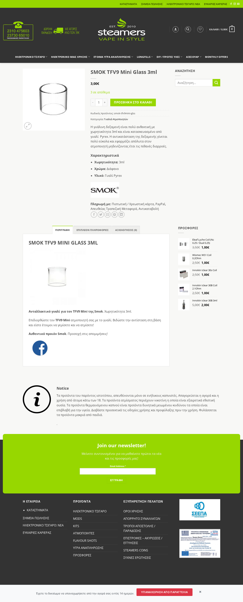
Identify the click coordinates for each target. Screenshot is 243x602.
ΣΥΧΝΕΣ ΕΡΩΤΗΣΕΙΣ (137, 558)
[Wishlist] (200, 29)
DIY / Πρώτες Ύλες (168, 57)
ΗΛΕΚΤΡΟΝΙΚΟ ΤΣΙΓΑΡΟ (90, 511)
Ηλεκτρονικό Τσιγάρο (30, 57)
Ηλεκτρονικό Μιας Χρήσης (69, 57)
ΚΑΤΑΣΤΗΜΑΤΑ (128, 4)
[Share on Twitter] (101, 214)
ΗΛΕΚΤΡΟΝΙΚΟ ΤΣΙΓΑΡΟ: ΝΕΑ (183, 4)
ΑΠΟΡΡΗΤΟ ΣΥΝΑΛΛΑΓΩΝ (141, 519)
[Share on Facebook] (94, 214)
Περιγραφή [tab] (62, 230)
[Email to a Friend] (107, 214)
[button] (176, 29)
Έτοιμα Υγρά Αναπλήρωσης (112, 57)
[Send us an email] (238, 4)
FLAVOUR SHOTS (85, 541)
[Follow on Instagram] (235, 4)
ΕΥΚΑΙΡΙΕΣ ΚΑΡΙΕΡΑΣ (215, 4)
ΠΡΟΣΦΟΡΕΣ (82, 555)
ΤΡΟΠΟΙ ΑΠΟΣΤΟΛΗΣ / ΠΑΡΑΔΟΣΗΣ (139, 528)
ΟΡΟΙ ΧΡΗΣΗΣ (133, 511)
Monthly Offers (216, 57)
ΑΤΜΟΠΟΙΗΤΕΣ (83, 533)
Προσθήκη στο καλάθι (133, 102)
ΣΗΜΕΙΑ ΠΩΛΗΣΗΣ (152, 4)
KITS (76, 526)
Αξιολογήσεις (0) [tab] (126, 230)
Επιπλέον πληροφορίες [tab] (93, 230)
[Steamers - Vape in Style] (121, 29)
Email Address (118, 466)
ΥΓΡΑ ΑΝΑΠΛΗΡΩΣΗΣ (88, 548)
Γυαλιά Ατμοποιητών (116, 119)
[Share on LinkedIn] (121, 214)
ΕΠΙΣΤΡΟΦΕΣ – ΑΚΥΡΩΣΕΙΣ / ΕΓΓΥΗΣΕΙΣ (142, 540)
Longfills (143, 57)
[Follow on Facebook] (231, 4)
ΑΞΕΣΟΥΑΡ (192, 57)
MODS (77, 519)
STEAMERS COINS (135, 550)
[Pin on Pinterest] (114, 214)
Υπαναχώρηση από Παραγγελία (164, 592)
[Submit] (216, 82)
